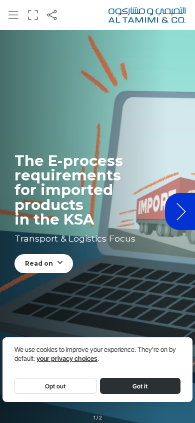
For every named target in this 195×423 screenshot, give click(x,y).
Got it (140, 386)
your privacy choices (67, 358)
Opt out (55, 386)
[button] (13, 15)
